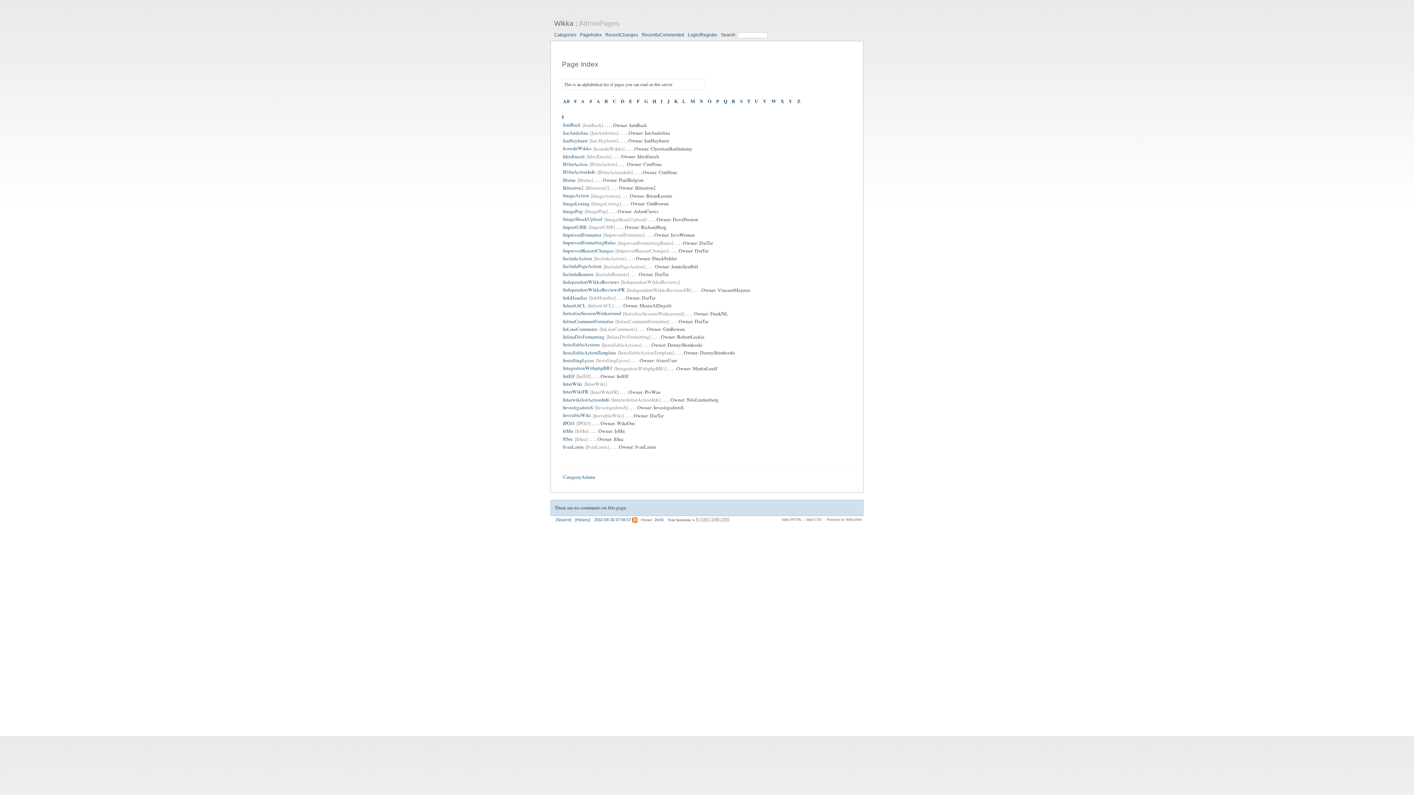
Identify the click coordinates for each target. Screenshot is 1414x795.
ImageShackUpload (582, 219)
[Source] (563, 519)
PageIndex (591, 35)
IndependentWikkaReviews (591, 282)
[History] (582, 519)
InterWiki (573, 384)
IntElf (568, 376)
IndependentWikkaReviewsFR (594, 290)
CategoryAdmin (579, 477)
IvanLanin (573, 447)
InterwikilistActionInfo (586, 399)
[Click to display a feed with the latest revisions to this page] (634, 519)
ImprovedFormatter (582, 235)
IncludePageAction (582, 266)
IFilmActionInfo (579, 172)
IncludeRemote (578, 274)
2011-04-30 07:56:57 (612, 519)
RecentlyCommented (663, 35)
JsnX (659, 519)
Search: (729, 35)
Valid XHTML (792, 520)
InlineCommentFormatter (588, 321)
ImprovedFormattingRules (589, 243)
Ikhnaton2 (573, 187)
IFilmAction (575, 164)
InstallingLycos (578, 360)
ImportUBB (575, 227)
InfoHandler (575, 297)
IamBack (572, 125)
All (566, 101)
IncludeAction (577, 258)
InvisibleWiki (577, 415)
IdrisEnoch (574, 156)
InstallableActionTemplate (589, 352)
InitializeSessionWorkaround (592, 313)
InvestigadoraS (578, 407)
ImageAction (576, 195)
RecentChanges (621, 35)
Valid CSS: (814, 520)
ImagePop (573, 211)
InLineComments (580, 329)
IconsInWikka (577, 148)
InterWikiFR (575, 392)
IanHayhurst (575, 140)
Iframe (569, 180)
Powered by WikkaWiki (844, 520)
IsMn (568, 431)
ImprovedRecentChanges (588, 250)
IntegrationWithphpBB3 (587, 368)
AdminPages (599, 23)
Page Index (580, 64)
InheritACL (574, 305)
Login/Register (702, 35)
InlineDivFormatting (584, 336)
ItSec (568, 439)
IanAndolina (575, 133)
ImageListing (576, 203)
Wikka (564, 23)
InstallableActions (581, 345)
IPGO (568, 423)
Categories (565, 35)
